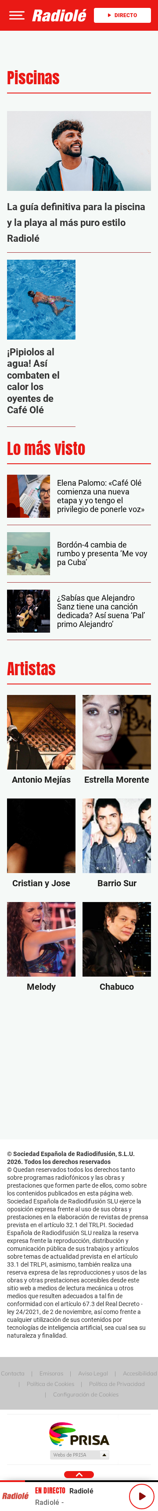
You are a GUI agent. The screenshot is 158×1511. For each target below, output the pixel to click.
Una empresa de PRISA (79, 1433)
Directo (126, 15)
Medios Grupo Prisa (79, 1455)
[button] (16, 15)
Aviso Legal (93, 1373)
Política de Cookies (50, 1383)
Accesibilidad (140, 1373)
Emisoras (51, 1373)
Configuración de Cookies (85, 1394)
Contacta (13, 1373)
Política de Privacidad (117, 1383)
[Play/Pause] (141, 1496)
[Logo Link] (59, 15)
